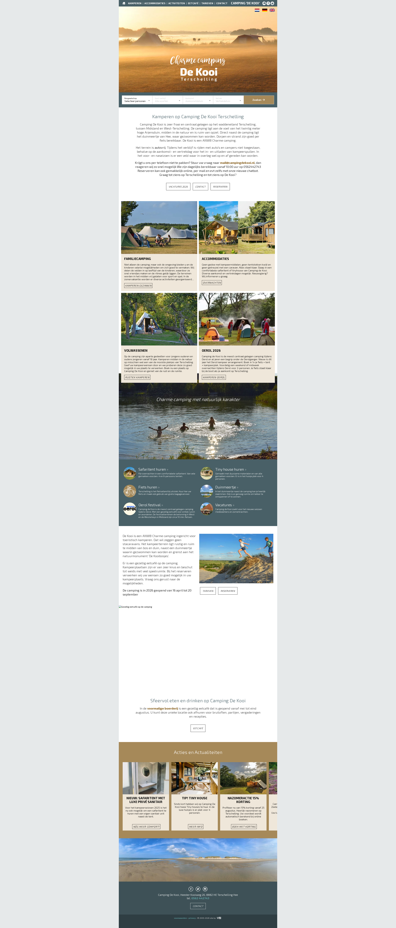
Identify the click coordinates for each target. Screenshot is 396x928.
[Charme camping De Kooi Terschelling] (198, 70)
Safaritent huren (152, 469)
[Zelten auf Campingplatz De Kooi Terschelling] (264, 10)
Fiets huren (147, 487)
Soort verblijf (160, 98)
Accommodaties (155, 3)
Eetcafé (193, 3)
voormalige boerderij (162, 708)
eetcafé (198, 728)
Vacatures (223, 505)
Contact (222, 3)
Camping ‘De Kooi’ (245, 3)
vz (217, 918)
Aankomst (189, 98)
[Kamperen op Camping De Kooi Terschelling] (257, 10)
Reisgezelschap (130, 98)
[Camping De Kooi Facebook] (191, 889)
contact (200, 186)
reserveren (220, 186)
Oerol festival (149, 505)
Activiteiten (176, 3)
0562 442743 (200, 898)
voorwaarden (180, 918)
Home (124, 3)
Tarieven (207, 3)
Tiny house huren (229, 469)
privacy (192, 918)
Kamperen (135, 3)
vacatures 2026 (178, 186)
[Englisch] (272, 10)
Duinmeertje (225, 487)
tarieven (207, 590)
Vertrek (219, 98)
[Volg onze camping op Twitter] (198, 889)
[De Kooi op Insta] (205, 889)
